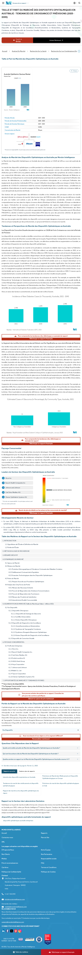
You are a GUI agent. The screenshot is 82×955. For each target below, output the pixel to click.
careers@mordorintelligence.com (13, 922)
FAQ (42, 863)
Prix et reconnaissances (10, 863)
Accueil (4, 833)
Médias (4, 859)
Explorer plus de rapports (27, 771)
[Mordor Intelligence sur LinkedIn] (3, 931)
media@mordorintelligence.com (16, 907)
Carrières (5, 867)
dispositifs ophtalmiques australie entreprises (18, 820)
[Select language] (75, 3)
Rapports (44, 833)
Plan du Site (45, 837)
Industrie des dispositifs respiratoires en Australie (19, 777)
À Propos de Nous (8, 850)
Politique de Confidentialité (11, 872)
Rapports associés (9, 771)
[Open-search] (79, 3)
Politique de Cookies (48, 872)
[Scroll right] (79, 51)
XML (3, 842)
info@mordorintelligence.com (15, 899)
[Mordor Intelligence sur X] (11, 931)
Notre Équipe (45, 850)
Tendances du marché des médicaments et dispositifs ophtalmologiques (20, 784)
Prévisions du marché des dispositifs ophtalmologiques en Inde (60, 784)
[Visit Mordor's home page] (9, 3)
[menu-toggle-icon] (3, 3)
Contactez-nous (7, 837)
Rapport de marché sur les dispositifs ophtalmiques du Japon (21, 792)
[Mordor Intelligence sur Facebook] (7, 931)
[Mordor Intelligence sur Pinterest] (16, 931)
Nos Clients (6, 854)
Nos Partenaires (46, 854)
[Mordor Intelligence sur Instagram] (20, 931)
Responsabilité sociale (48, 859)
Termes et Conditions (48, 867)
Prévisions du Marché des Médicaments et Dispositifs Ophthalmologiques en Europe (60, 777)
